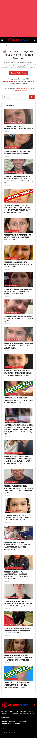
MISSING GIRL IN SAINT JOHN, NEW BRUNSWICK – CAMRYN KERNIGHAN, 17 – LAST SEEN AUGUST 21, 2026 (18, 373)
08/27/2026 (7, 350)
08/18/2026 (7, 635)
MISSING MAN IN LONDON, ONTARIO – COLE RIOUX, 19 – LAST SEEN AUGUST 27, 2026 (18, 318)
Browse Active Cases (18, 73)
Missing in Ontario (11, 147)
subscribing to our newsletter (25, 88)
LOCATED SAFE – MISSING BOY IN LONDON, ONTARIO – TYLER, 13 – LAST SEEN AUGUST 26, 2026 (18, 400)
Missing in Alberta (11, 482)
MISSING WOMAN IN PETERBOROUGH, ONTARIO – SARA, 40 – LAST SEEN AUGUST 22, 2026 (18, 237)
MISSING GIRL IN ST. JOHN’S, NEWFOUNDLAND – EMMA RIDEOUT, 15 (18, 127)
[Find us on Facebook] (1, 732)
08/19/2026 (7, 608)
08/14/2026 (7, 690)
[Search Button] (35, 40)
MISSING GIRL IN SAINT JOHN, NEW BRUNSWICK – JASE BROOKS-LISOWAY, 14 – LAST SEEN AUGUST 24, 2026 (18, 179)
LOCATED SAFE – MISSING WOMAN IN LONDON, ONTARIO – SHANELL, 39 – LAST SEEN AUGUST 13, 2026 (18, 685)
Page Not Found (10, 46)
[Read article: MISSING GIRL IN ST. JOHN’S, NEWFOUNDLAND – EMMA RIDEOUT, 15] (18, 116)
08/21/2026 (7, 581)
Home (3, 46)
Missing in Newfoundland (14, 122)
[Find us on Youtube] (9, 732)
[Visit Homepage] (18, 40)
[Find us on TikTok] (7, 732)
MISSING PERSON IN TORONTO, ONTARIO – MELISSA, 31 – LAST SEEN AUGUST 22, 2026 (18, 264)
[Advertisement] (18, 18)
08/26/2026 (7, 436)
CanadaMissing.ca (9, 81)
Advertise (4, 721)
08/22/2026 (7, 552)
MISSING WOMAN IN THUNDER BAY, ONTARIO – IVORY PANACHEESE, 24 (17, 152)
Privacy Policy (22, 721)
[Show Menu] (2, 40)
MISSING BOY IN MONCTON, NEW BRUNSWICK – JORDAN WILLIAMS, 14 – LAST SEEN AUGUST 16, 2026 (18, 603)
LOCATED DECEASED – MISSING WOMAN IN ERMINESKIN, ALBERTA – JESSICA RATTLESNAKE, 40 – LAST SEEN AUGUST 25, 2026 (17, 208)
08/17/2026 (7, 662)
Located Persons (11, 201)
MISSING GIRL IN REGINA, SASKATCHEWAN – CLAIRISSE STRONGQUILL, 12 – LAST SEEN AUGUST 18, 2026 (16, 575)
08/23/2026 (7, 522)
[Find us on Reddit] (12, 732)
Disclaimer (12, 721)
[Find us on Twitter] (4, 732)
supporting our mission (19, 90)
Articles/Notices (11, 624)
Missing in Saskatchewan (13, 452)
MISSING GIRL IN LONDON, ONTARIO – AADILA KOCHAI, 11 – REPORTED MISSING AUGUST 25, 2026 (18, 291)
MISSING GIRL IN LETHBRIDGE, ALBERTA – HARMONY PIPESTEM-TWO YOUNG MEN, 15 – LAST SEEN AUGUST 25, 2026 (18, 489)
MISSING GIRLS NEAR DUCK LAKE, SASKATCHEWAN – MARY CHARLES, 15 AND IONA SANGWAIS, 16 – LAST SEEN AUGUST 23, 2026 (17, 459)
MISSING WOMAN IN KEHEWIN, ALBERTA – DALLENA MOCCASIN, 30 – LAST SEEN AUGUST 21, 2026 (18, 517)
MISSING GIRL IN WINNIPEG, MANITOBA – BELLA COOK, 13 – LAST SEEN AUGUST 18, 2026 (18, 345)
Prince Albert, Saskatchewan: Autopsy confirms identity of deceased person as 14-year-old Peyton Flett (18, 630)
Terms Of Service (6, 723)
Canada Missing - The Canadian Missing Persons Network (17, 712)
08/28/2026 (7, 215)
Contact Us (17, 723)
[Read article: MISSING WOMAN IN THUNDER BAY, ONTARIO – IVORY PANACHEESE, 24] (18, 141)
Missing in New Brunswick (14, 172)
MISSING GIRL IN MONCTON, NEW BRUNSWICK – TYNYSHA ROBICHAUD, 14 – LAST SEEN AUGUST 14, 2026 (18, 657)
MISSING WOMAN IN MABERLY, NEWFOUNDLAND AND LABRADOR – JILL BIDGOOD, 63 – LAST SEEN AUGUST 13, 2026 (18, 545)
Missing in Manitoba (12, 339)
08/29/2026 (7, 131)
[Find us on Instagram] (15, 732)
